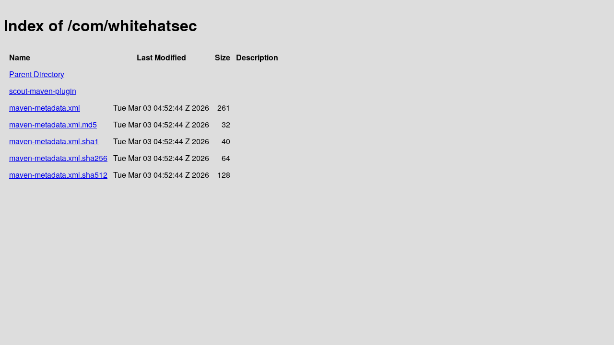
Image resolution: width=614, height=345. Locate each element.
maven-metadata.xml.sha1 (54, 141)
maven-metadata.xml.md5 (53, 124)
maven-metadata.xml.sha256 (58, 157)
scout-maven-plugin (42, 90)
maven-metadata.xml (44, 107)
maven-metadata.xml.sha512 (58, 174)
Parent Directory (36, 74)
